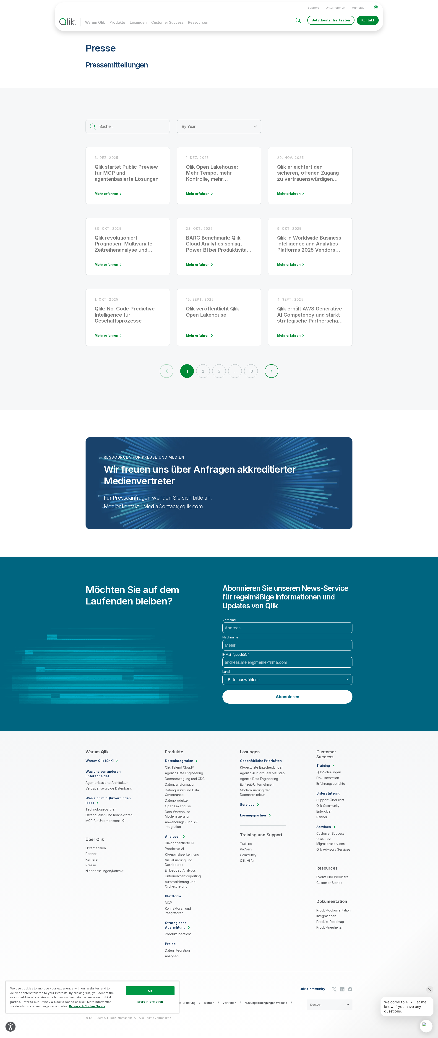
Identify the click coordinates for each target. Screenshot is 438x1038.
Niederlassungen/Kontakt (104, 871)
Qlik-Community (312, 989)
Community (248, 855)
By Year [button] (188, 126)
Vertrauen (229, 1002)
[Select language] (376, 7)
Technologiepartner (101, 809)
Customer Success (167, 22)
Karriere (92, 859)
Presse (91, 865)
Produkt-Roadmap (330, 922)
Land (226, 672)
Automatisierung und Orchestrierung (180, 884)
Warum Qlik (95, 22)
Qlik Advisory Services (333, 849)
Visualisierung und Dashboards (178, 862)
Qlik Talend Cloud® (179, 767)
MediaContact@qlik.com (173, 506)
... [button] (234, 371)
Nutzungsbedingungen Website (266, 1002)
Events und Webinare (332, 877)
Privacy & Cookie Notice (87, 1006)
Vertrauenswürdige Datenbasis (109, 788)
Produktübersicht (178, 934)
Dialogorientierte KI (179, 843)
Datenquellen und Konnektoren (109, 815)
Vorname (229, 620)
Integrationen (326, 916)
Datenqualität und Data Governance (182, 792)
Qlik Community (327, 806)
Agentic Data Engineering (184, 773)
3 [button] (219, 371)
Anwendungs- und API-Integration (182, 824)
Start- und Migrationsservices (330, 841)
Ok (150, 990)
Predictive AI (174, 849)
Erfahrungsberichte (330, 783)
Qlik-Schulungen (328, 772)
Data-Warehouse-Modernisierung (178, 814)
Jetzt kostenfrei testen (331, 20)
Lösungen (138, 22)
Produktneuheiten (329, 927)
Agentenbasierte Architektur (107, 783)
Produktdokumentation (333, 910)
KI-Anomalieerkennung (182, 854)
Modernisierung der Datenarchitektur (255, 792)
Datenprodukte (176, 800)
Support (313, 7)
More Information (150, 1001)
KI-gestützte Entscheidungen (261, 767)
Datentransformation (180, 784)
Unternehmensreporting (183, 876)
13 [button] (251, 371)
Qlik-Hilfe (247, 860)
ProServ (246, 849)
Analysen (172, 956)
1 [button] (187, 371)
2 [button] (203, 371)
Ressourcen (198, 22)
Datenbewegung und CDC (185, 779)
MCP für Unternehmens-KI (105, 821)
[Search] (298, 20)
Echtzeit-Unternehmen (257, 784)
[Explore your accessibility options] (10, 1027)
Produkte (117, 22)
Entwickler (324, 811)
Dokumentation (327, 778)
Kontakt (367, 20)
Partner (91, 854)
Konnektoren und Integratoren (178, 910)
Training (246, 843)
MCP (168, 903)
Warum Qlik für (100, 761)
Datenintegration (177, 950)
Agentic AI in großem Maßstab (262, 773)
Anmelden (359, 7)
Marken (209, 1002)
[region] (92, 997)
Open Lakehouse (178, 806)
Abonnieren (287, 696)
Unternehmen (335, 7)
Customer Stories (329, 883)
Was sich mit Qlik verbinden (108, 800)
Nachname (230, 637)
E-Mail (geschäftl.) (236, 654)
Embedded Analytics (180, 870)
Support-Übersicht (330, 800)
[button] (271, 371)
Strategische (176, 925)
